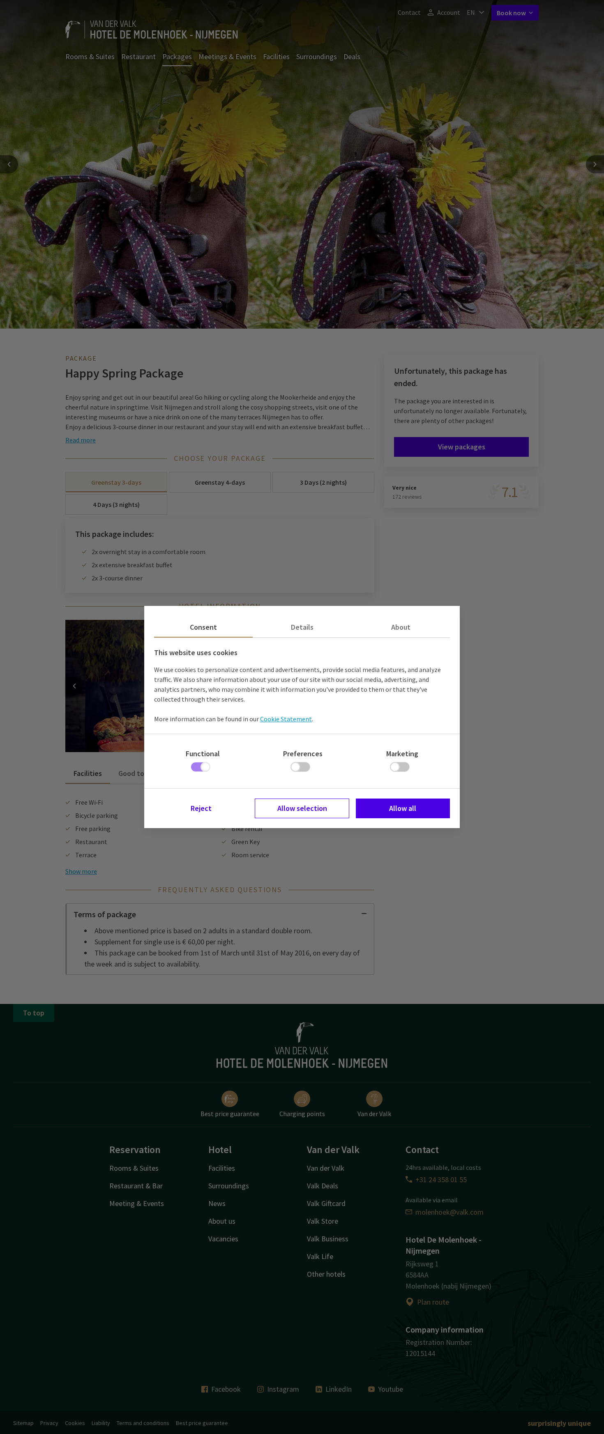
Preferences (303, 753)
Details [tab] (302, 627)
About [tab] (400, 627)
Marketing (402, 753)
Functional (203, 753)
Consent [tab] (203, 627)
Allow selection (302, 808)
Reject (201, 808)
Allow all (402, 808)
